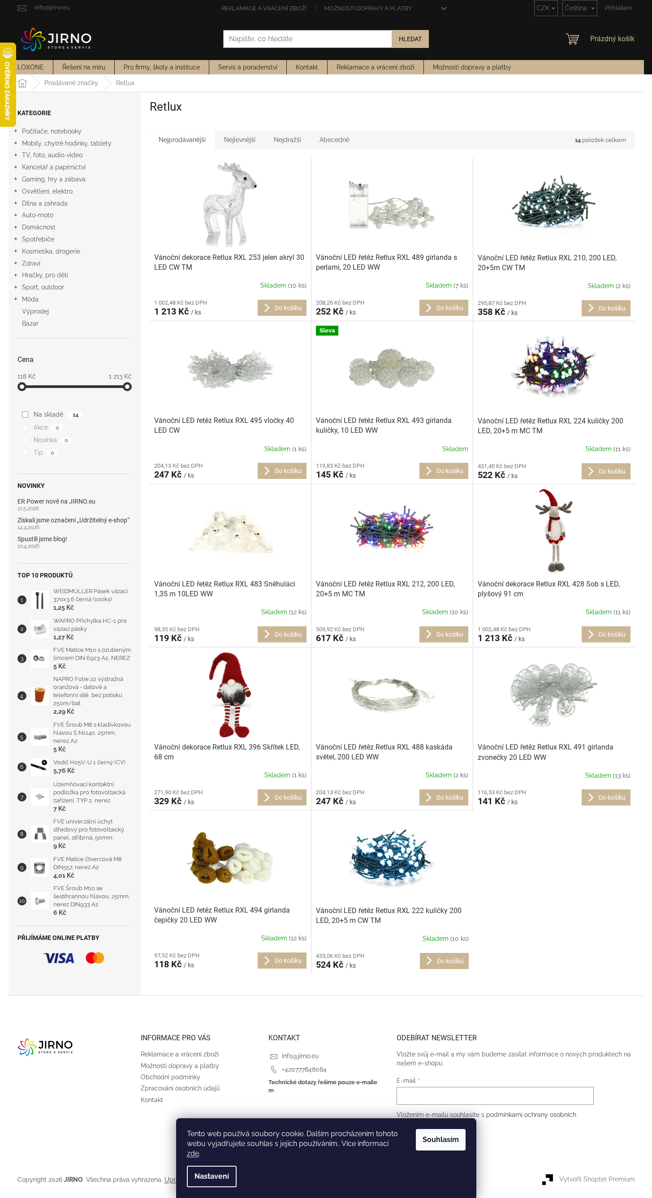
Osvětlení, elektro (47, 191)
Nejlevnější (239, 139)
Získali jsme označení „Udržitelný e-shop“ (73, 520)
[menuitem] (31, 67)
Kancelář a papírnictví (54, 167)
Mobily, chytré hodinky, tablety (67, 143)
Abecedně (335, 139)
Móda (30, 299)
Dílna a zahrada (45, 203)
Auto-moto (37, 215)
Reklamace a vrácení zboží (264, 8)
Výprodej (35, 311)
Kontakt (152, 1099)
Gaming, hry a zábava (54, 179)
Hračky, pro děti (45, 275)
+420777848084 (304, 1069)
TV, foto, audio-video (52, 155)
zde (193, 1153)
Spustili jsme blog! (42, 539)
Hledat (410, 39)
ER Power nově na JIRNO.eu (56, 501)
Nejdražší (287, 139)
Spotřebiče (38, 239)
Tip (44, 452)
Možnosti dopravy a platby (368, 8)
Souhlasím (441, 1139)
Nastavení (211, 1176)
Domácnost (39, 227)
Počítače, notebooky (52, 131)
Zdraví (31, 263)
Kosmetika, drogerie (51, 251)
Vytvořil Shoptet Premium (597, 1179)
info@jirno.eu (300, 1056)
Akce (46, 427)
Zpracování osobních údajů (180, 1088)
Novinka (51, 440)
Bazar (30, 323)
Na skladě (56, 414)
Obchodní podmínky (170, 1077)
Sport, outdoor (43, 287)
